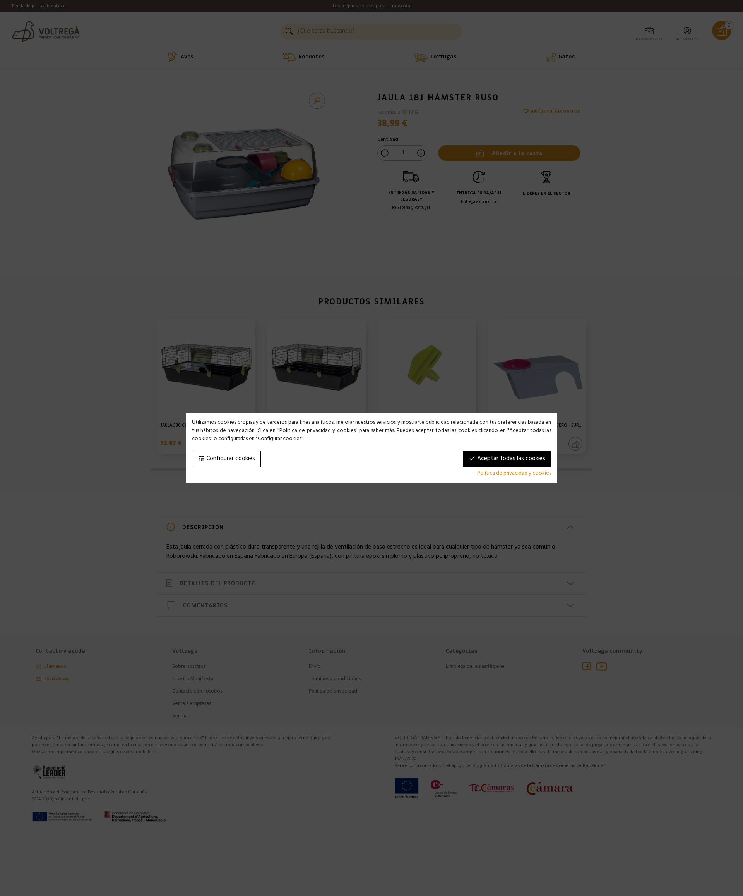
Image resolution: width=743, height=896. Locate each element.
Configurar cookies (226, 459)
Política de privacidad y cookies (514, 473)
